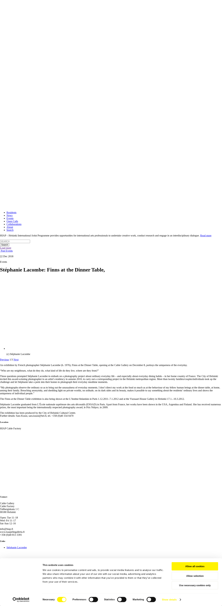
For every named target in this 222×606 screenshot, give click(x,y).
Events (10, 218)
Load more (5, 247)
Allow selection (195, 575)
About (10, 227)
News (10, 215)
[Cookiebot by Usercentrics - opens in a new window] (21, 599)
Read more (205, 235)
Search (10, 230)
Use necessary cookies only (195, 585)
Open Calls (12, 221)
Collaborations (14, 224)
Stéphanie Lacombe (17, 547)
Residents (11, 212)
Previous (4, 359)
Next (16, 359)
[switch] (93, 599)
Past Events (6, 250)
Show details (169, 599)
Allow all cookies (194, 566)
